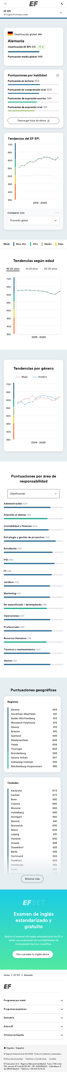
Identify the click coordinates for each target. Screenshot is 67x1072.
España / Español (15, 1048)
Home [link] (7, 975)
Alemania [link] (28, 975)
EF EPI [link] (16, 975)
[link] (16, 12)
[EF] (33, 3)
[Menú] (60, 12)
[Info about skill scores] (57, 75)
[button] (5, 3)
